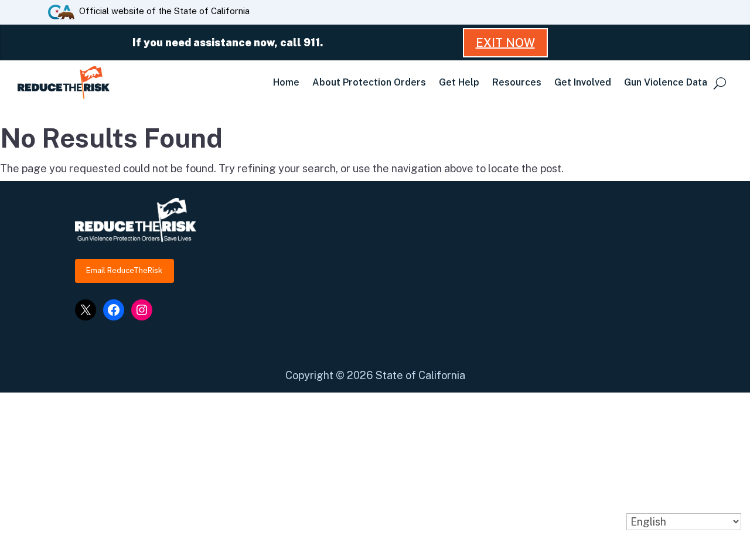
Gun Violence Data (665, 82)
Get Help (459, 82)
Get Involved (582, 82)
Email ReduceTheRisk (124, 270)
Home (286, 82)
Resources (516, 82)
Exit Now (505, 43)
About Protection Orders (369, 82)
